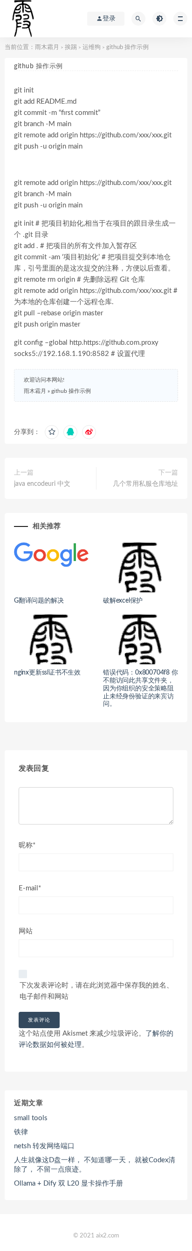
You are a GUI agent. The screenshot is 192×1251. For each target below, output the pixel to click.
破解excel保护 (123, 600)
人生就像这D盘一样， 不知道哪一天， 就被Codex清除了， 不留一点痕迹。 (94, 1165)
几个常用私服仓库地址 (145, 484)
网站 (26, 931)
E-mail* (30, 888)
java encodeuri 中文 (42, 484)
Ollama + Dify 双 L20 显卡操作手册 (68, 1183)
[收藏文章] (52, 432)
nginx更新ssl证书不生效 (47, 672)
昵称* (27, 845)
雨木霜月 (47, 47)
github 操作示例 (71, 391)
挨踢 (71, 47)
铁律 (21, 1132)
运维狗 (91, 47)
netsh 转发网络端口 (44, 1146)
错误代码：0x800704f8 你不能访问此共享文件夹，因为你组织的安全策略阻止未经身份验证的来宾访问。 (140, 688)
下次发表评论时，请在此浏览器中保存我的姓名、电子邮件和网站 (96, 991)
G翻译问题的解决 (38, 600)
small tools (31, 1118)
